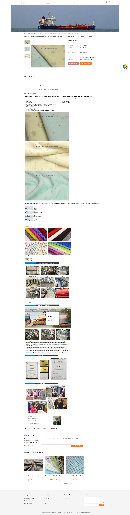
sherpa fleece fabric (53, 428)
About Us (57, 1)
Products (48, 1)
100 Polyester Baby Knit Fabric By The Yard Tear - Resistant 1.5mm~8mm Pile (96, 476)
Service (45, 503)
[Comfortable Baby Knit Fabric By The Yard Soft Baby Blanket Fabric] (75, 465)
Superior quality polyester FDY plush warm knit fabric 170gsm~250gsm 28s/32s (33, 476)
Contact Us (88, 1)
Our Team (46, 505)
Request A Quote (99, 1)
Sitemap (69, 510)
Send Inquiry (77, 445)
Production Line (67, 498)
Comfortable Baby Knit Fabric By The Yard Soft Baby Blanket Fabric (75, 476)
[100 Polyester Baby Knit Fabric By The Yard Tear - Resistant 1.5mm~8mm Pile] (96, 465)
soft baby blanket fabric (42, 428)
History (45, 500)
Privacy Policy (79, 510)
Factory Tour (67, 1)
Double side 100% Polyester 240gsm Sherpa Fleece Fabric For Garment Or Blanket (54, 476)
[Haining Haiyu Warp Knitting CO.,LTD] (24, 2)
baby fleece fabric (31, 428)
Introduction (46, 498)
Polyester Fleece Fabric (29, 498)
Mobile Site (89, 510)
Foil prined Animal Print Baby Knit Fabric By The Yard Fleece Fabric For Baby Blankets (62, 33)
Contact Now (86, 63)
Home (40, 1)
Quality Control (77, 1)
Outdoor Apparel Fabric (28, 505)
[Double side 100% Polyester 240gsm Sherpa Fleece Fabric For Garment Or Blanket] (54, 465)
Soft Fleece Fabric (28, 500)
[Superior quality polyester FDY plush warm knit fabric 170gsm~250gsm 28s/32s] (33, 465)
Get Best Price (74, 63)
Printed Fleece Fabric (28, 503)
